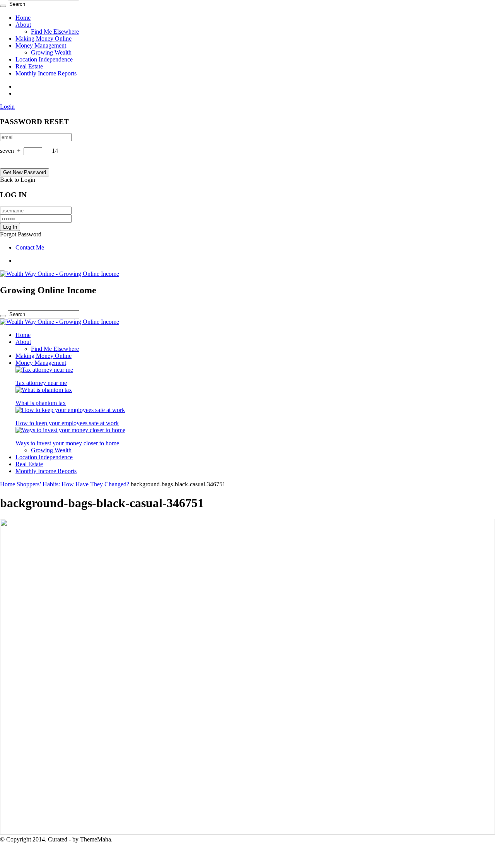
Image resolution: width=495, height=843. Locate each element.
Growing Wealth (51, 52)
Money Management (40, 45)
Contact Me (29, 247)
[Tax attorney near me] (44, 369)
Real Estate (29, 66)
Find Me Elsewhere (55, 31)
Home (23, 17)
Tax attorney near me (41, 383)
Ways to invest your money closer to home (67, 443)
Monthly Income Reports (46, 73)
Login (7, 106)
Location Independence (44, 59)
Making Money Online (43, 38)
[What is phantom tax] (43, 389)
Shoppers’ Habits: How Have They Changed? (73, 484)
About (23, 24)
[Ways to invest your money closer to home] (70, 430)
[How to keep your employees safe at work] (70, 410)
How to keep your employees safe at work (67, 423)
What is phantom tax (40, 403)
